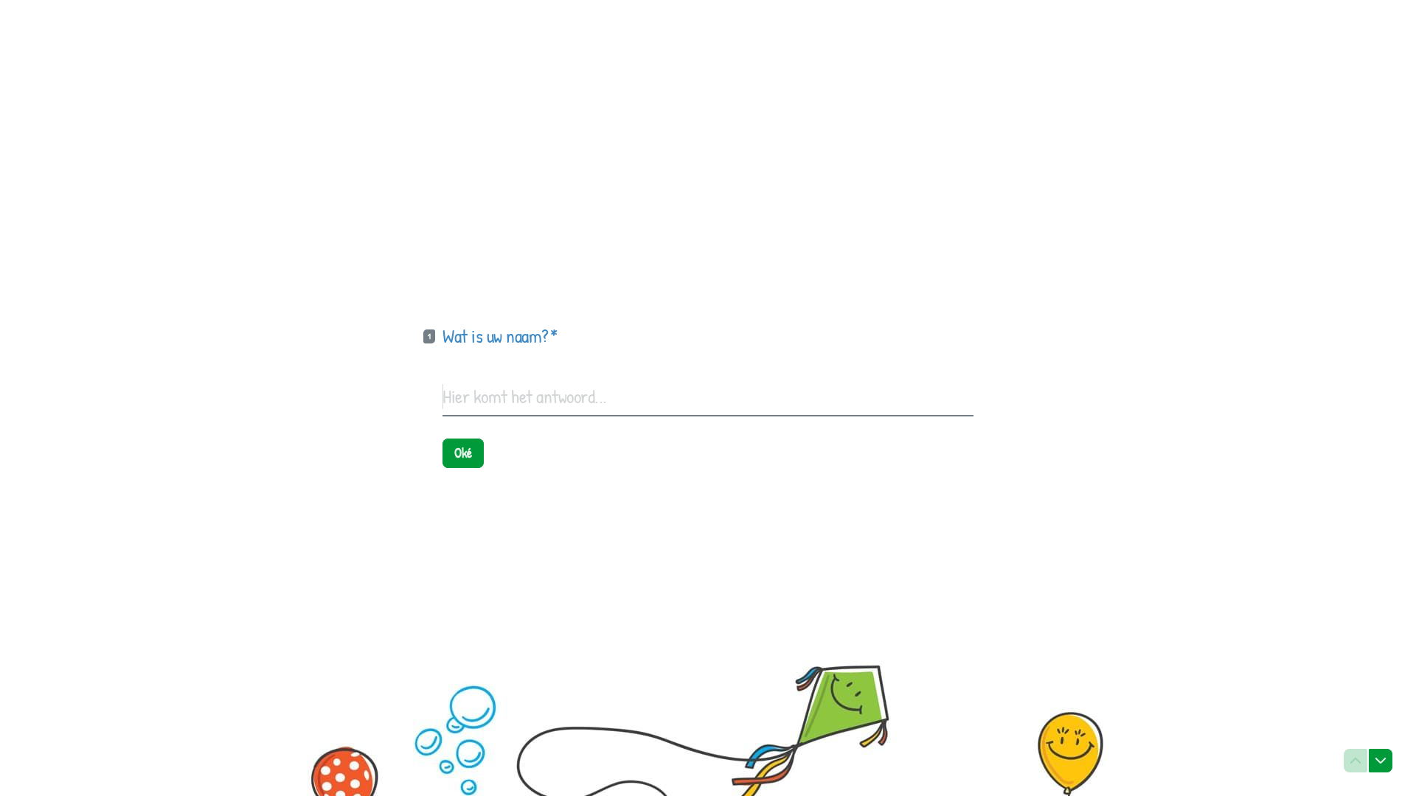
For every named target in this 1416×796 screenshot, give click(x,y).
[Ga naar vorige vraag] (1355, 760)
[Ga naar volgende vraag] (1380, 760)
